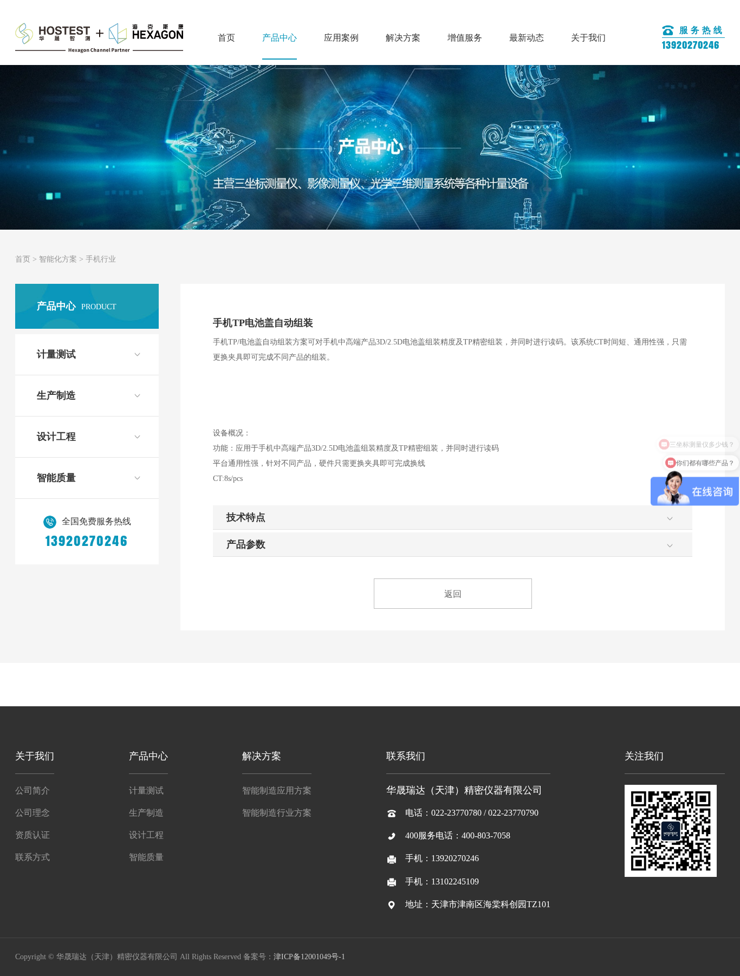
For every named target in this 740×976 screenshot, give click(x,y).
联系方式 (32, 857)
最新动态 (526, 37)
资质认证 (32, 835)
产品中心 (279, 37)
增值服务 (464, 37)
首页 (226, 37)
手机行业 (101, 259)
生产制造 (56, 395)
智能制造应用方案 (276, 790)
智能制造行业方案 (276, 812)
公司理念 (32, 812)
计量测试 (56, 354)
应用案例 (341, 37)
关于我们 (588, 37)
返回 (453, 593)
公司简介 (32, 790)
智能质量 (56, 477)
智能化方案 (58, 259)
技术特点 (245, 517)
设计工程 (56, 436)
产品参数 (245, 544)
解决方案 (403, 37)
